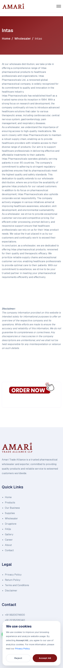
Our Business (12, 507)
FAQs (8, 529)
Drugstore (10, 523)
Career (9, 539)
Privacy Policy (13, 574)
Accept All (45, 658)
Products (10, 502)
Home (6, 39)
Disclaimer (11, 590)
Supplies (10, 513)
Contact (9, 550)
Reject (18, 658)
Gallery (9, 534)
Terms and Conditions (17, 585)
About (8, 545)
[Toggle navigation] (58, 6)
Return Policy (12, 580)
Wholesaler (22, 39)
